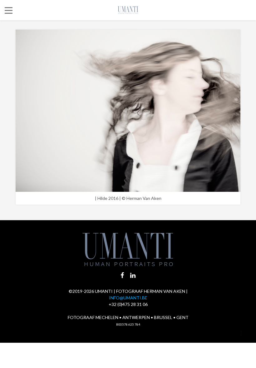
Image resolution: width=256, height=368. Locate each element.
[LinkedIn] (133, 275)
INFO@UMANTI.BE (128, 297)
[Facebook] (122, 275)
